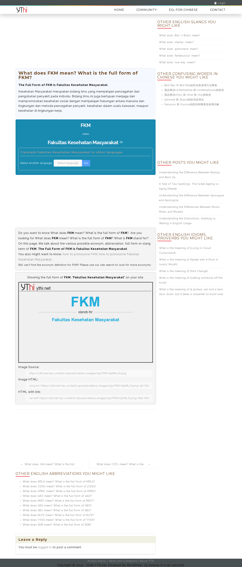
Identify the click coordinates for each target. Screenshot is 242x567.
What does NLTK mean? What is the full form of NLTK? (58, 515)
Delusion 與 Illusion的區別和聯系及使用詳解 (191, 104)
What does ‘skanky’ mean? (176, 42)
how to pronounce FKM (80, 254)
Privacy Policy (97, 561)
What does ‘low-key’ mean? (177, 62)
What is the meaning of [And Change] (183, 271)
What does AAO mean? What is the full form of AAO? (57, 496)
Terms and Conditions (123, 561)
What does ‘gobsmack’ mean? (178, 48)
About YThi (147, 561)
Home (119, 10)
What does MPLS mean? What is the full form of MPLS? (59, 481)
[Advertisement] (86, 43)
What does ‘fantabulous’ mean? (179, 55)
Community (146, 10)
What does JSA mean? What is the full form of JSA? (50, 467)
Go (86, 163)
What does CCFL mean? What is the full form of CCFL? (120, 467)
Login (222, 3)
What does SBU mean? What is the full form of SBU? (57, 510)
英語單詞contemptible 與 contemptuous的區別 (194, 90)
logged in (45, 547)
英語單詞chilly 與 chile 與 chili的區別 (187, 94)
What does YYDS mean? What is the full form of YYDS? (59, 519)
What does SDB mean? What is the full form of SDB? (57, 524)
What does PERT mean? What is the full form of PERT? (58, 500)
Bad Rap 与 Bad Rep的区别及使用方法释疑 (190, 85)
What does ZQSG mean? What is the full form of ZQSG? (59, 486)
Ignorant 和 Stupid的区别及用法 (184, 99)
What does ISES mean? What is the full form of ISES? (57, 505)
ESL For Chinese (183, 10)
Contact (218, 10)
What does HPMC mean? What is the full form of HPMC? (59, 491)
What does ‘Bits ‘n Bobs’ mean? (179, 35)
